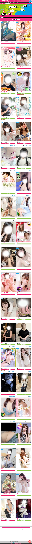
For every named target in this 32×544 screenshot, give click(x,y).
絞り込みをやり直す (16, 527)
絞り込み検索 (16, 19)
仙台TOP (8, 529)
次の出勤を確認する (8, 93)
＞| (28, 526)
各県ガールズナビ (24, 529)
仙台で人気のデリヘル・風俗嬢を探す (5, 1)
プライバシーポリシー (17, 542)
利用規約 (14, 542)
